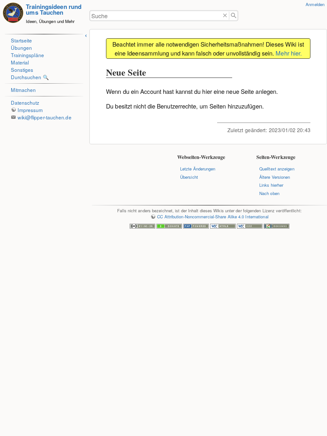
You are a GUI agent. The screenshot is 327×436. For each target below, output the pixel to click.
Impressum (30, 109)
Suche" (233, 15)
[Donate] (169, 227)
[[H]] (13, 16)
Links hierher (271, 185)
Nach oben (269, 193)
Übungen (21, 47)
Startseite (21, 40)
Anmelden (315, 4)
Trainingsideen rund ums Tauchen (53, 9)
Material (20, 62)
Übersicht (189, 177)
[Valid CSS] (249, 227)
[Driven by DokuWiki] (276, 227)
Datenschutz (25, 102)
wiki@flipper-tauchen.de (44, 117)
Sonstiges (22, 69)
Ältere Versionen (274, 177)
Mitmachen (23, 89)
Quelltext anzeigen (276, 169)
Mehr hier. (289, 53)
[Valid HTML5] (223, 227)
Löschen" (225, 15)
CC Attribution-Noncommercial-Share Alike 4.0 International (212, 217)
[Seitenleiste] (86, 34)
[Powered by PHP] (196, 227)
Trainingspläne (27, 54)
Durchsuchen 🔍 (30, 76)
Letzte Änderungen (198, 169)
